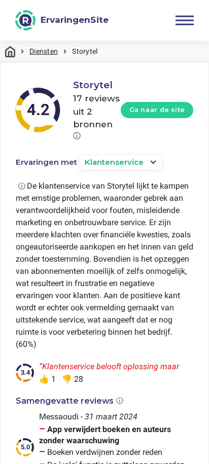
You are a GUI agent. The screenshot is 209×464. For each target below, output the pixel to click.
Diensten (43, 51)
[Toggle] (185, 20)
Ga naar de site (157, 110)
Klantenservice (114, 162)
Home (10, 51)
